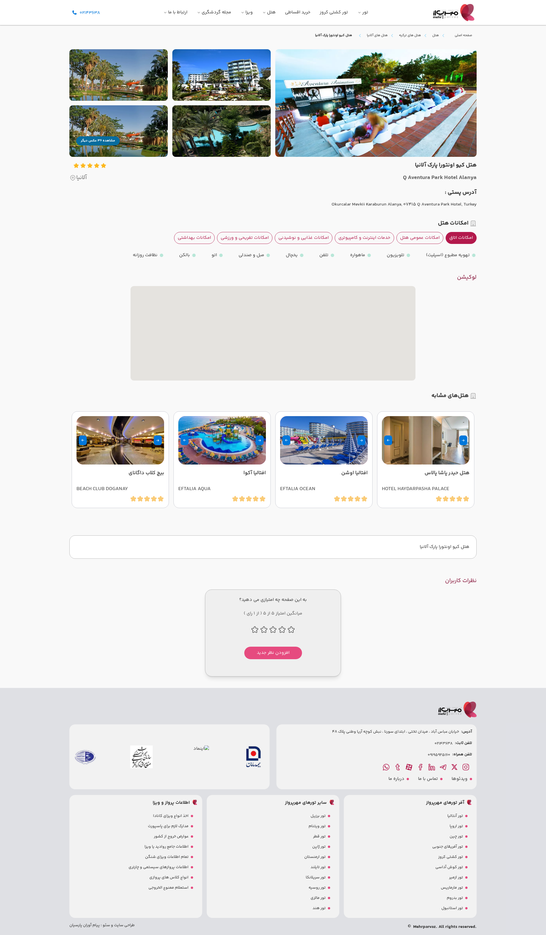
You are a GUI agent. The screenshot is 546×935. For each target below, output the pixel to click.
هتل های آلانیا (377, 35)
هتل (435, 35)
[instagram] (466, 767)
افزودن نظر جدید (273, 652)
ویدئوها (460, 779)
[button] (463, 440)
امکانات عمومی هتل (420, 237)
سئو (106, 925)
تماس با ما (428, 779)
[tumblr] (398, 767)
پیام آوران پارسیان (84, 925)
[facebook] (420, 767)
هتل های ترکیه (410, 35)
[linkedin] (432, 767)
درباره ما (396, 779)
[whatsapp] (386, 767)
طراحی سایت (124, 925)
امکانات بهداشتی (194, 237)
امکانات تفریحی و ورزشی (245, 237)
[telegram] (443, 767)
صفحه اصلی (463, 35)
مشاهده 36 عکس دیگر (98, 140)
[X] (455, 767)
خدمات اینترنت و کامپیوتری (364, 237)
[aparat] (409, 767)
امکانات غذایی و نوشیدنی (303, 237)
